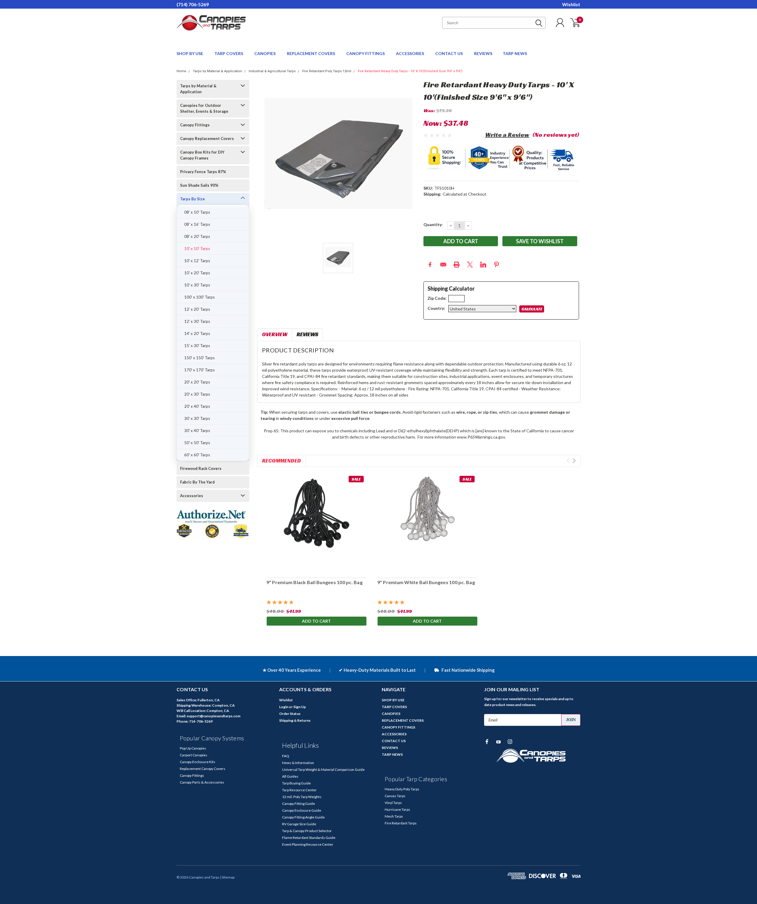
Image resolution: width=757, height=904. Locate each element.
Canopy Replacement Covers (207, 138)
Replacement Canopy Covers (202, 768)
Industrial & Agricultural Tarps (272, 71)
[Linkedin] (483, 265)
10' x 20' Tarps (197, 272)
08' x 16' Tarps (197, 224)
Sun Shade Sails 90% (199, 185)
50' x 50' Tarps (197, 442)
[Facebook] (430, 265)
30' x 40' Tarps (197, 430)
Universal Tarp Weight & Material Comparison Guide (323, 769)
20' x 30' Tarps (197, 394)
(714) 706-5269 (193, 4)
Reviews (307, 334)
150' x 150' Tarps (199, 357)
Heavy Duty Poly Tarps (402, 789)
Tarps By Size (192, 198)
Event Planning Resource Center (307, 844)
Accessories (191, 495)
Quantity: (433, 224)
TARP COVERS (229, 53)
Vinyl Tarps (393, 802)
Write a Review (507, 134)
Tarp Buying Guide (296, 783)
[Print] (457, 265)
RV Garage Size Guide (299, 824)
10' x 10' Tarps (197, 248)
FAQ (285, 756)
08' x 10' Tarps (197, 212)
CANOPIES (265, 53)
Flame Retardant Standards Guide (308, 837)
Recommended (281, 460)
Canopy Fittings (195, 125)
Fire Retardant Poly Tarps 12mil (326, 71)
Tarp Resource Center (299, 790)
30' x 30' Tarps (197, 418)
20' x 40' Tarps (197, 406)
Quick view (316, 523)
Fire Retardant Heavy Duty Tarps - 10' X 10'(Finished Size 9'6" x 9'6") (410, 71)
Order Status (289, 713)
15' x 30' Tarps (197, 345)
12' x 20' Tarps (197, 309)
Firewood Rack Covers (200, 468)
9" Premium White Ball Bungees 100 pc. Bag (426, 582)
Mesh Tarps (394, 816)
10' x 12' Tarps (197, 260)
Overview (274, 334)
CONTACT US (449, 53)
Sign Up (299, 707)
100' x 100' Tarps (199, 297)
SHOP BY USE (190, 53)
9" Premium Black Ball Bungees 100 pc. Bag (314, 582)
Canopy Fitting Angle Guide (303, 817)
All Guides (290, 776)
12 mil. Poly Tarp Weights (301, 797)
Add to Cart (316, 620)
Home (181, 71)
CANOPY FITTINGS (366, 53)
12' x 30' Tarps (197, 321)
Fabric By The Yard (197, 482)
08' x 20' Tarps (197, 236)
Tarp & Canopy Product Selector (307, 831)
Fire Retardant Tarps (401, 823)
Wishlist (571, 4)
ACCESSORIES (410, 53)
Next (574, 460)
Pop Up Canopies (193, 748)
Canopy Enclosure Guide (301, 810)
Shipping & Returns (294, 720)
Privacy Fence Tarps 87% (203, 171)
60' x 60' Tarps (197, 454)
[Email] (443, 265)
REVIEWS (483, 53)
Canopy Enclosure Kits (197, 762)
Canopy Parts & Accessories (202, 782)
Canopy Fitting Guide (298, 803)
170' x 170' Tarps (199, 370)
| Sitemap (227, 877)
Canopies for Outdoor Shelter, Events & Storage (204, 108)
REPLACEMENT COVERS (311, 53)
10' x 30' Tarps (197, 285)
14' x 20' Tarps (197, 333)
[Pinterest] (496, 265)
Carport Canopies (193, 755)
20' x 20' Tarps (197, 382)
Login (283, 707)
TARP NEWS (515, 53)
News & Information (298, 762)
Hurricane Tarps (397, 809)
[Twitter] (470, 265)
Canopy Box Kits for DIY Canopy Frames (202, 155)
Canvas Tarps (395, 796)
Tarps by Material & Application (217, 71)
